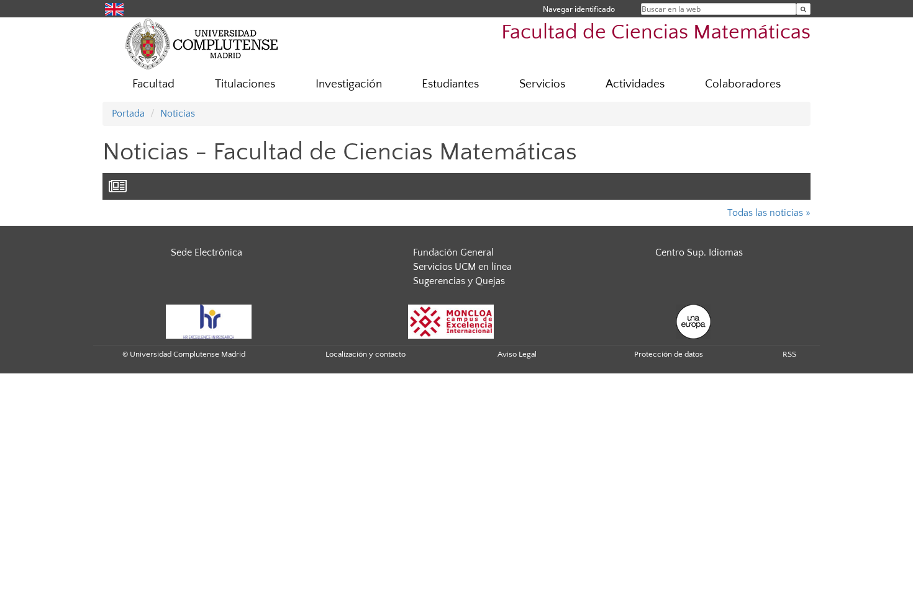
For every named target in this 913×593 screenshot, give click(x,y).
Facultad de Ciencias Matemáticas (656, 32)
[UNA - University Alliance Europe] (693, 320)
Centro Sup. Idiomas (699, 252)
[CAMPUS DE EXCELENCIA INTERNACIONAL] (451, 320)
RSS (789, 354)
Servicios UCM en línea (462, 266)
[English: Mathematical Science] (114, 8)
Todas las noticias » (769, 212)
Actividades (635, 84)
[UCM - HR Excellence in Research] (209, 320)
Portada (128, 113)
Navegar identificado (579, 9)
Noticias (177, 113)
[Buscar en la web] (803, 9)
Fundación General (453, 252)
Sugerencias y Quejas (459, 281)
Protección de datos (668, 354)
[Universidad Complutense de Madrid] (201, 43)
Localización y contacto (365, 354)
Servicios (542, 84)
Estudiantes (450, 84)
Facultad (153, 84)
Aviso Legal (517, 354)
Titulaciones (245, 84)
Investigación (349, 84)
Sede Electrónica (206, 252)
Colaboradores (743, 84)
